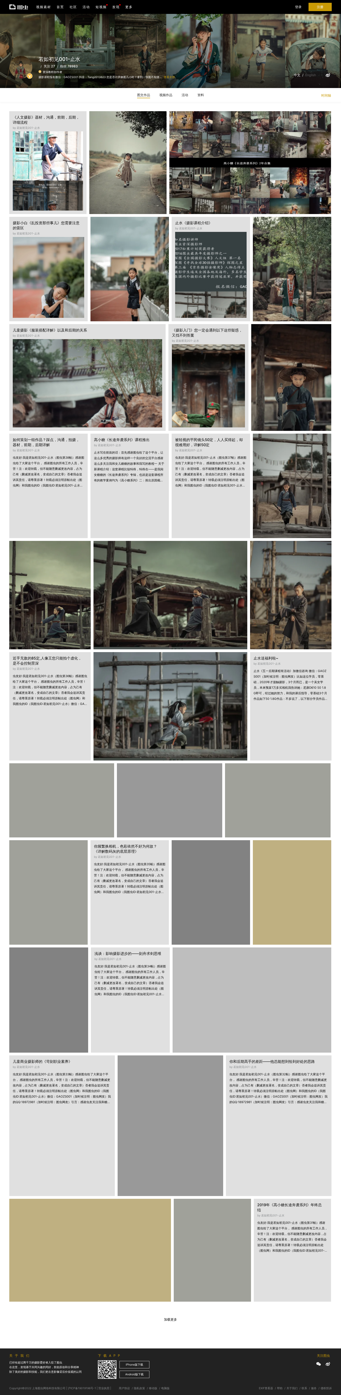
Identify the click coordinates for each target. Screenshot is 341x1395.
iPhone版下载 (134, 1364)
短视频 (101, 7)
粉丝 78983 (69, 66)
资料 (200, 95)
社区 (73, 7)
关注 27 (49, 66)
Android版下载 (134, 1374)
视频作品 (165, 95)
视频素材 (43, 7)
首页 (60, 7)
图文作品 (143, 95)
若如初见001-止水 (108, 131)
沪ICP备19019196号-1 (82, 1388)
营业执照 (103, 1388)
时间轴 (326, 95)
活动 (86, 7)
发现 (116, 7)
